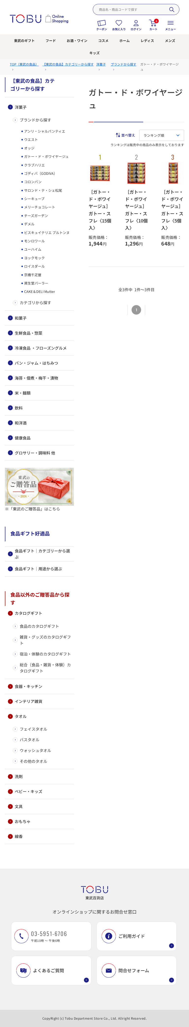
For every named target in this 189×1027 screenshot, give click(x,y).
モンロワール (34, 240)
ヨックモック (34, 257)
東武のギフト (24, 40)
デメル (28, 223)
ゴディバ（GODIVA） (40, 173)
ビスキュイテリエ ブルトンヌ (46, 232)
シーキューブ (34, 198)
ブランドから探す (35, 120)
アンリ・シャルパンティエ (44, 131)
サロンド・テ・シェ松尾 (42, 190)
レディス (147, 40)
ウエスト (30, 139)
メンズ (170, 40)
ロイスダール (34, 266)
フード (51, 40)
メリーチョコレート (39, 207)
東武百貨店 (94, 897)
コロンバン (32, 181)
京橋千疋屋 (32, 274)
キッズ (94, 52)
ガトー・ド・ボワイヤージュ (46, 156)
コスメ (103, 40)
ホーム (124, 40)
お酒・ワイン (77, 40)
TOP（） (24, 64)
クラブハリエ (34, 165)
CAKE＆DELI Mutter (39, 291)
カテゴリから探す (35, 302)
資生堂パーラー (35, 283)
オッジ (28, 148)
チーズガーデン (35, 215)
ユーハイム (32, 249)
